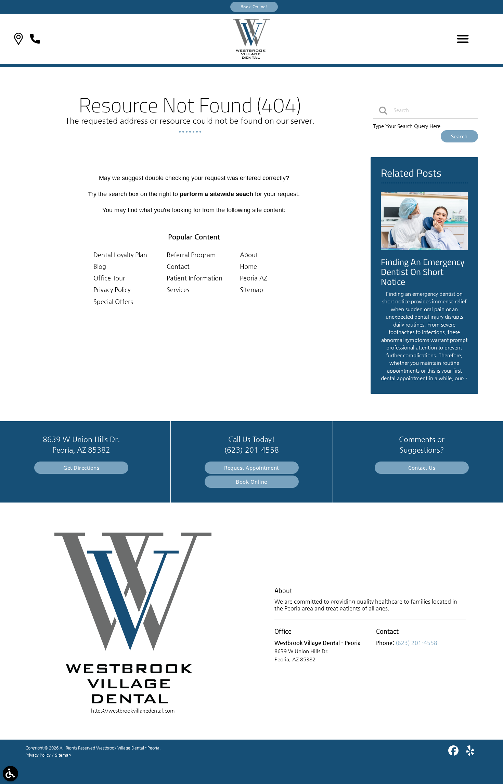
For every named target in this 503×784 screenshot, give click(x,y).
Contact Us (421, 467)
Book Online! (254, 7)
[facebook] (454, 753)
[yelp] (470, 753)
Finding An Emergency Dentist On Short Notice (423, 271)
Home (248, 266)
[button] (18, 39)
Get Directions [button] (81, 467)
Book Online (251, 481)
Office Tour (109, 277)
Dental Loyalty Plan (120, 254)
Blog (99, 266)
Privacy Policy (111, 289)
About (249, 254)
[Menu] (463, 39)
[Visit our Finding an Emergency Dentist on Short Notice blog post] (424, 252)
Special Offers (113, 301)
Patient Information (194, 277)
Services (178, 289)
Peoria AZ (253, 277)
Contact (178, 266)
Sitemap (251, 289)
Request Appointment (251, 467)
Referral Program (191, 254)
